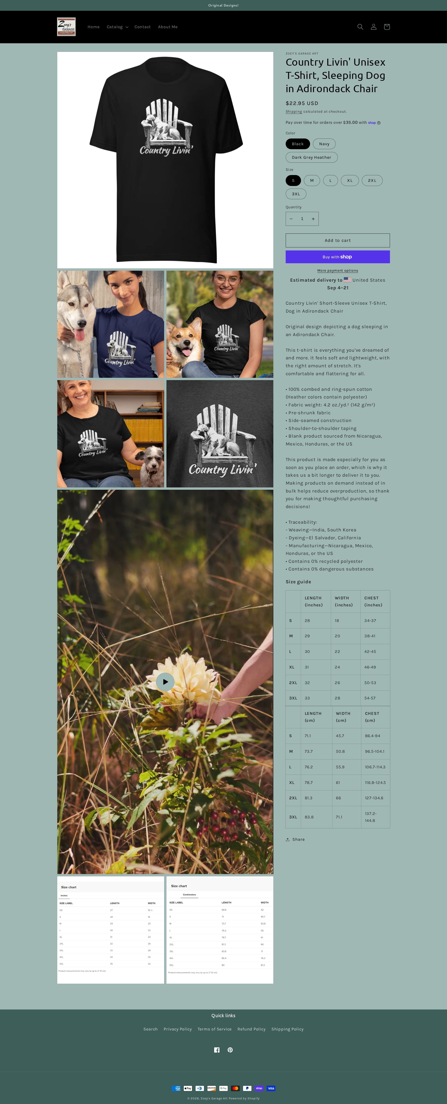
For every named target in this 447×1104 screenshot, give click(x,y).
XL (350, 180)
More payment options (337, 270)
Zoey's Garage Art (214, 1098)
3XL (296, 193)
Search (150, 1029)
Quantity (294, 207)
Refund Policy (251, 1029)
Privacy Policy (178, 1029)
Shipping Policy (287, 1029)
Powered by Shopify (244, 1098)
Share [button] (298, 839)
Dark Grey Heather (312, 157)
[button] (117, 27)
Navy (324, 143)
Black (298, 143)
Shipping (294, 111)
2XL (372, 180)
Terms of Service (215, 1029)
